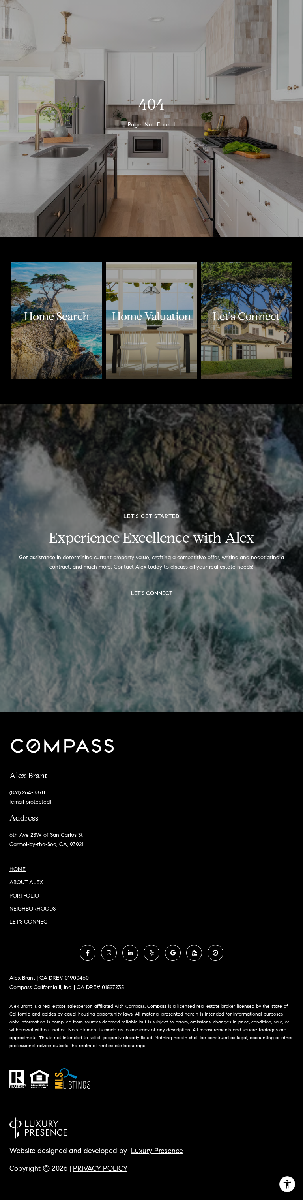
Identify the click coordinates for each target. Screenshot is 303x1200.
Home (17, 869)
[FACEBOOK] (87, 953)
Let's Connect (29, 922)
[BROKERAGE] (215, 953)
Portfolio (24, 895)
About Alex (26, 882)
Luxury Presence (157, 1150)
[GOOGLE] (173, 953)
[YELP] (151, 953)
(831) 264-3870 (27, 792)
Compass (156, 1006)
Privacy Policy (100, 1168)
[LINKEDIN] (130, 953)
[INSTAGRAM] (109, 953)
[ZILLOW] (194, 953)
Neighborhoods (32, 908)
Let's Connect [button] (151, 593)
